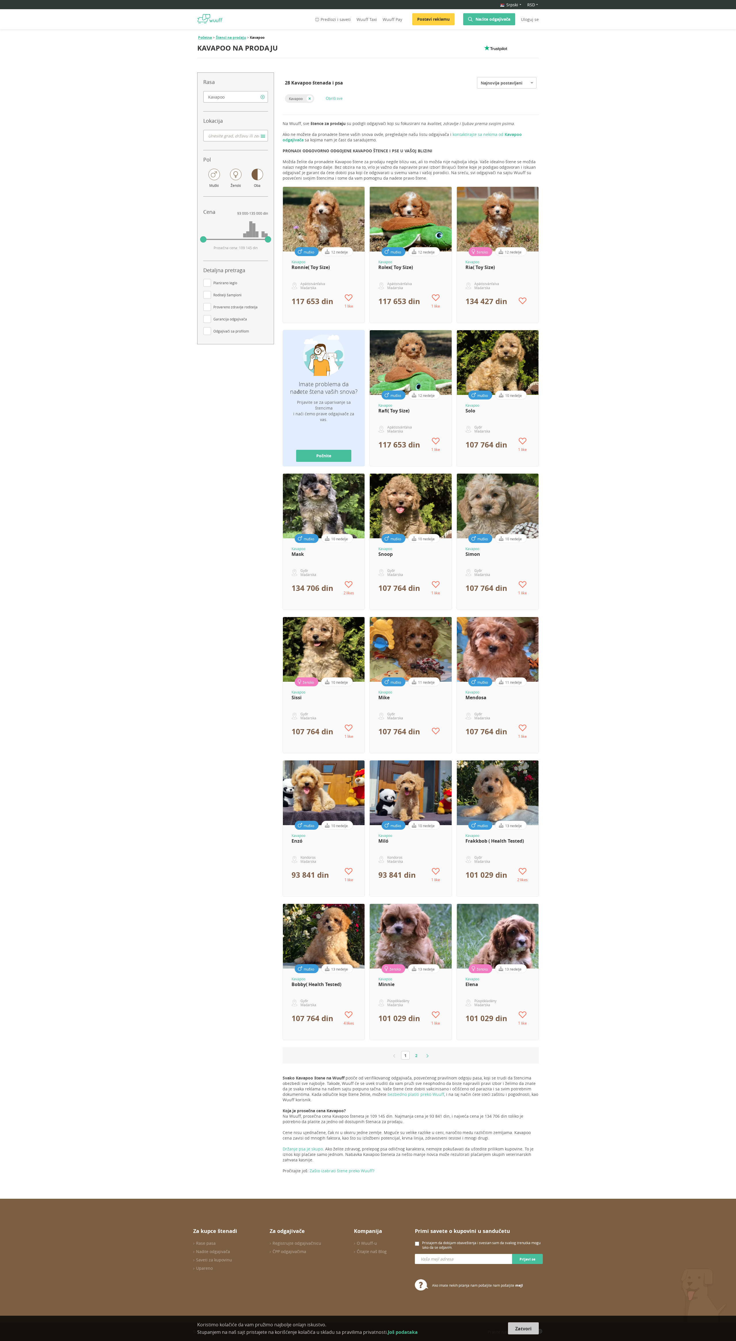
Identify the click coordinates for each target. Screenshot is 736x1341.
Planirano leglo (225, 283)
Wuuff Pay (392, 19)
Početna (205, 37)
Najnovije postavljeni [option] (501, 83)
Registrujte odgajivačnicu (297, 1243)
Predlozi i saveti (336, 19)
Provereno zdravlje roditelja (235, 307)
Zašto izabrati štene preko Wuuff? (342, 1170)
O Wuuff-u (367, 1243)
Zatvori (523, 1328)
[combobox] (235, 97)
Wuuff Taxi (366, 19)
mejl (519, 1285)
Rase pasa (206, 1243)
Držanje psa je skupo (303, 1149)
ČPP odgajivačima (289, 1251)
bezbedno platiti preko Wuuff (416, 1094)
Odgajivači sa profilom (231, 331)
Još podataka (403, 1332)
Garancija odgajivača (230, 319)
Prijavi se (527, 1259)
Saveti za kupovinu (214, 1260)
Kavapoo (296, 98)
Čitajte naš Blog (372, 1251)
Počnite (323, 455)
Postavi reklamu (433, 19)
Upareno (204, 1268)
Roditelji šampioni (227, 295)
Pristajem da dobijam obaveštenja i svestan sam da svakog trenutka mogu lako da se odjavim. (481, 1245)
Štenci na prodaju (231, 37)
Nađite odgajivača (493, 19)
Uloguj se (530, 19)
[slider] (203, 239)
